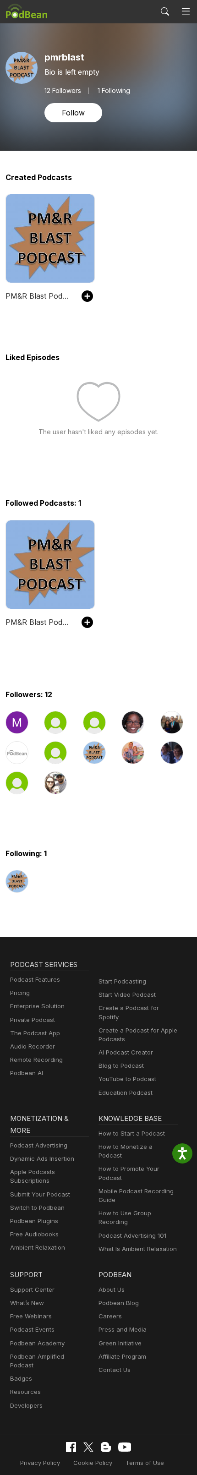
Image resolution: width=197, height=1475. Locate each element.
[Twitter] (88, 1447)
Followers (62, 90)
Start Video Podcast (127, 994)
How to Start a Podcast (131, 1133)
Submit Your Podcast (40, 1194)
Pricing (20, 992)
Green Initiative (120, 1343)
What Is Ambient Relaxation (137, 1248)
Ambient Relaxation (37, 1247)
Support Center (32, 1289)
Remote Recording (36, 1059)
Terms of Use (145, 1462)
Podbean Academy (37, 1343)
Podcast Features (35, 979)
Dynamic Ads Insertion (42, 1158)
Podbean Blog (118, 1302)
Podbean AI (26, 1072)
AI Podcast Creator (125, 1052)
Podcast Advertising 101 (132, 1235)
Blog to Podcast (121, 1065)
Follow (73, 112)
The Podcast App (35, 1033)
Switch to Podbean (37, 1207)
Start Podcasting (122, 981)
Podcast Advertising (38, 1145)
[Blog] (106, 1447)
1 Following (114, 90)
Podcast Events (32, 1329)
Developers (26, 1405)
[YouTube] (124, 1447)
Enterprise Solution (37, 1006)
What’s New (27, 1302)
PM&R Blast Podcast (38, 295)
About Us (111, 1289)
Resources (25, 1391)
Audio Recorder (32, 1046)
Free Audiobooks (34, 1234)
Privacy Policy (40, 1462)
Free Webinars (31, 1316)
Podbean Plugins (34, 1220)
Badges (21, 1378)
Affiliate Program (122, 1356)
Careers (110, 1316)
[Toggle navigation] (186, 11)
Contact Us (114, 1369)
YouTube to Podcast (127, 1078)
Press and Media (122, 1329)
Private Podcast (32, 1019)
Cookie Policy (92, 1462)
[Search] (165, 11)
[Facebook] (71, 1447)
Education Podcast (125, 1092)
